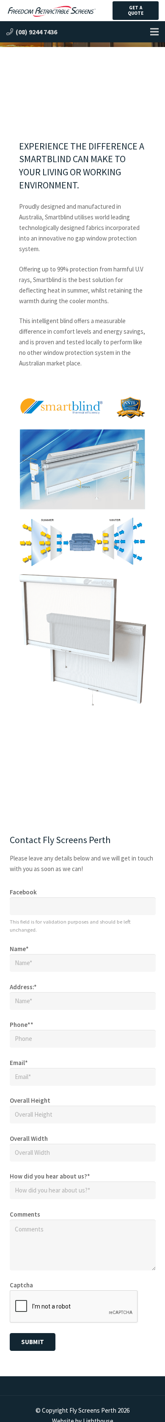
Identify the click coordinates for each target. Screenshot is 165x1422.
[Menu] (154, 31)
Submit (32, 1342)
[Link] (51, 10)
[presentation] (74, 1306)
